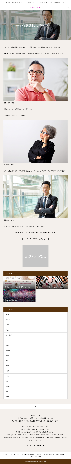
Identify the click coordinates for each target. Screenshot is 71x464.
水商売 (7, 376)
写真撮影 (8, 350)
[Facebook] (34, 445)
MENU (7, 314)
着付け (7, 391)
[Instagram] (27, 445)
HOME (5, 454)
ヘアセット (9, 325)
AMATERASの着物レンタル (28, 454)
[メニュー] (68, 7)
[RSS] (43, 445)
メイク (7, 330)
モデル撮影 (9, 335)
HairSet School (61, 454)
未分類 (7, 371)
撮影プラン (39, 454)
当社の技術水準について (49, 454)
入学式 (7, 345)
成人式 (7, 366)
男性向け (8, 386)
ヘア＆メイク (12, 454)
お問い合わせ (38, 456)
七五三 (7, 340)
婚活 (7, 360)
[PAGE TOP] (35, 406)
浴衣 (7, 381)
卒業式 (7, 355)
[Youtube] (39, 445)
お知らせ (8, 319)
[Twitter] (31, 445)
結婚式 (7, 396)
